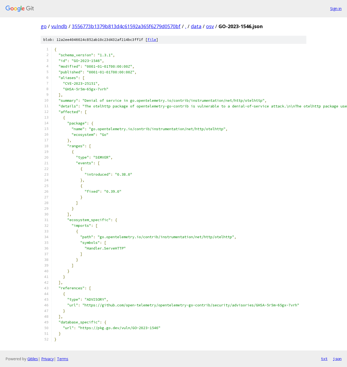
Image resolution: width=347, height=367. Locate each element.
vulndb (59, 26)
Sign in (336, 8)
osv (210, 26)
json (337, 358)
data (196, 26)
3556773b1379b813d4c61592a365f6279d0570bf (126, 26)
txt (324, 358)
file (151, 39)
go (44, 26)
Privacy (47, 358)
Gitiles (32, 358)
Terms (62, 358)
